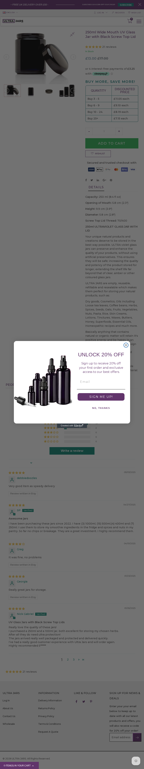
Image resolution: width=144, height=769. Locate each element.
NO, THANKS (101, 408)
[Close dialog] (126, 345)
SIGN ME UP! (101, 397)
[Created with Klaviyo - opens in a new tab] (72, 425)
